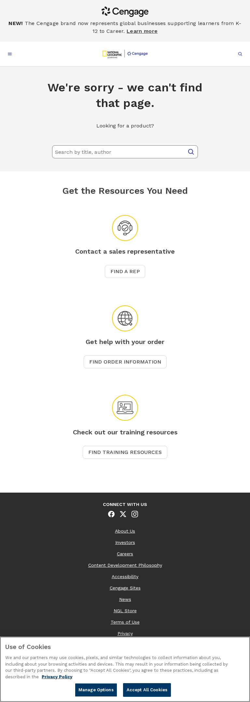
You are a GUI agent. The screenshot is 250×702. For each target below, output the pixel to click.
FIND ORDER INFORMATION (125, 362)
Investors (125, 542)
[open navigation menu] (9, 54)
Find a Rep (125, 271)
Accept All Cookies (147, 689)
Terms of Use (125, 622)
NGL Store (125, 610)
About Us (125, 531)
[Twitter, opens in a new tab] (123, 514)
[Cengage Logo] (125, 54)
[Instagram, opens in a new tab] (135, 514)
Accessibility (125, 576)
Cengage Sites (125, 587)
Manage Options (96, 689)
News (125, 599)
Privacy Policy (57, 676)
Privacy (125, 633)
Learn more (142, 31)
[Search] (191, 151)
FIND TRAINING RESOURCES (125, 452)
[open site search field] (240, 54)
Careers (125, 553)
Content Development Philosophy (125, 565)
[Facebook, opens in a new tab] (111, 514)
